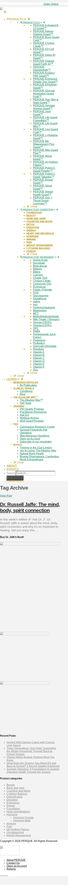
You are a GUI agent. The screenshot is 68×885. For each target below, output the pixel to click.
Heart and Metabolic (18, 811)
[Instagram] (7, 874)
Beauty (11, 785)
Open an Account (17, 866)
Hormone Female (23, 817)
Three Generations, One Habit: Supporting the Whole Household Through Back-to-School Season (31, 751)
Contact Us (13, 863)
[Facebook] (1, 874)
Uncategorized (15, 832)
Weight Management (19, 835)
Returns (11, 869)
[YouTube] (5, 874)
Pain (9, 826)
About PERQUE (16, 860)
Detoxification (15, 796)
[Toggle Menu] (5, 12)
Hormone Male (22, 820)
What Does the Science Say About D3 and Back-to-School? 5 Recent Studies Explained (33, 765)
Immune (11, 823)
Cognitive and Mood (18, 790)
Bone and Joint (15, 787)
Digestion (12, 799)
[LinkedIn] (3, 874)
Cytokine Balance (17, 793)
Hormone (12, 814)
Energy (11, 805)
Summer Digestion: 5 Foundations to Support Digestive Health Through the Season (33, 770)
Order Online (51, 4)
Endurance (13, 802)
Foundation (13, 808)
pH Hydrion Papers (18, 829)
